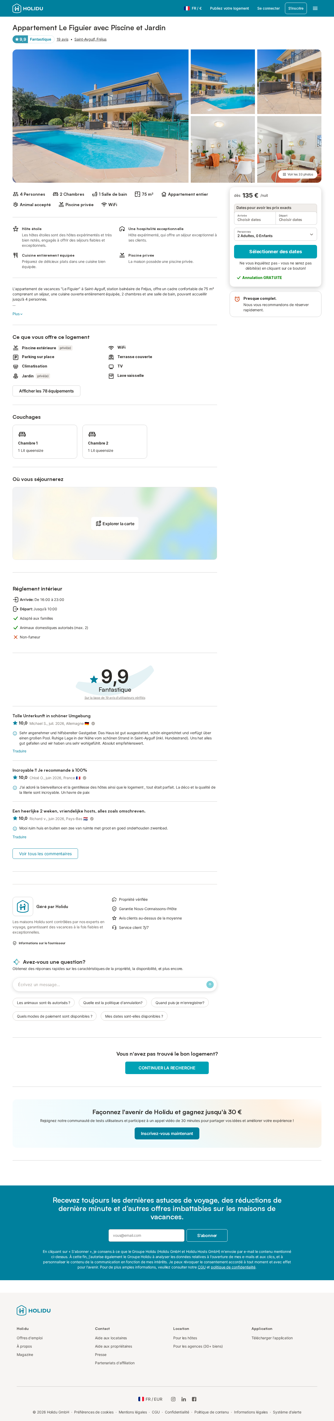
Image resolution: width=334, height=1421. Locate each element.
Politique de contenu (211, 1412)
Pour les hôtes (185, 1338)
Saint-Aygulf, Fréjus (90, 39)
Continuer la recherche (167, 1067)
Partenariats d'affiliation (115, 1363)
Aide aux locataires (111, 1338)
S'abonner (207, 1235)
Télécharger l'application (272, 1338)
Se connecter (268, 8)
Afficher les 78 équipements (46, 391)
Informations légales (251, 1412)
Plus (16, 314)
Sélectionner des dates (275, 251)
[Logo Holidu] (38, 8)
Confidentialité (177, 1412)
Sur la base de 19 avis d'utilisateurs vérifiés (115, 698)
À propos (24, 1346)
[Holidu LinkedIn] (183, 1399)
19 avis (62, 39)
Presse (100, 1354)
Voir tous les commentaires (45, 853)
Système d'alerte (287, 1412)
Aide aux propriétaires (113, 1346)
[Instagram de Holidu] (173, 1399)
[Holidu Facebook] (194, 1399)
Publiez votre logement (229, 8)
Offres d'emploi (30, 1338)
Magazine (25, 1354)
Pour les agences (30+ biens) (198, 1346)
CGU (156, 1412)
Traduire (19, 751)
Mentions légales (133, 1412)
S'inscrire (295, 8)
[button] (275, 234)
